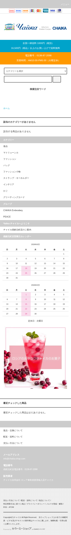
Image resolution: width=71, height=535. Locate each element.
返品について (44, 500)
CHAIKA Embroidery (13, 210)
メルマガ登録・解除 (54, 504)
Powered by (7, 529)
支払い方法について (11, 500)
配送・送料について (29, 500)
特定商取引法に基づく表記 (14, 504)
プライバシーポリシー (36, 504)
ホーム (6, 108)
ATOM (11, 507)
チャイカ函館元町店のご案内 (17, 230)
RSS (5, 507)
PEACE (7, 217)
